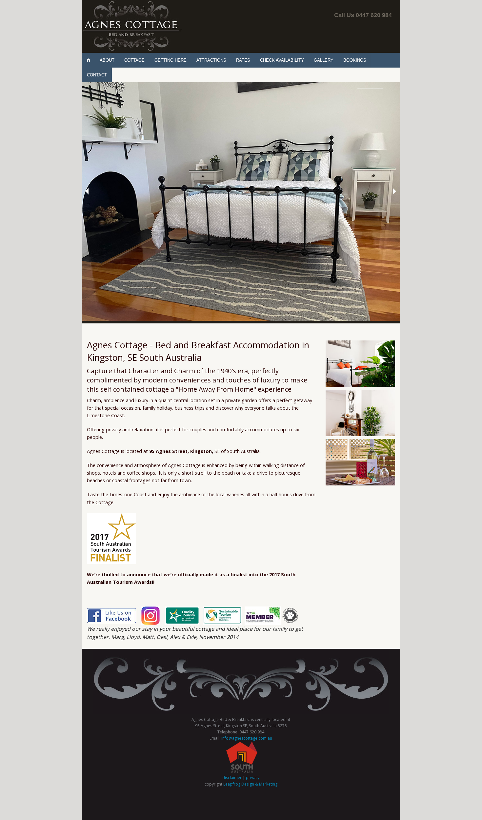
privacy (252, 778)
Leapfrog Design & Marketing (250, 784)
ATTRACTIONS (211, 60)
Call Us (363, 15)
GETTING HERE (170, 60)
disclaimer (232, 778)
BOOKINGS (354, 60)
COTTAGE (134, 60)
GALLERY (323, 60)
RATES (243, 60)
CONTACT (97, 74)
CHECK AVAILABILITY (282, 60)
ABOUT (107, 60)
